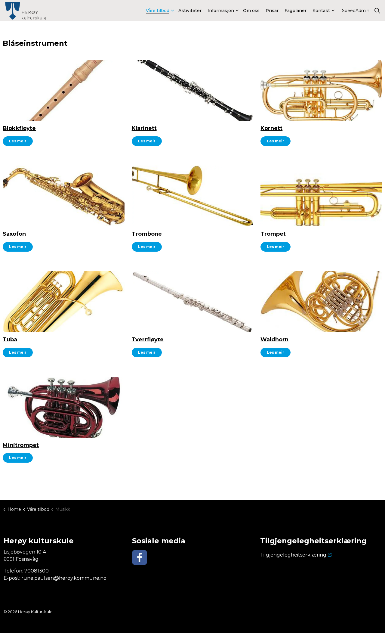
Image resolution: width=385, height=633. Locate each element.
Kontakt (321, 10)
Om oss (251, 10)
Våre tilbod (157, 10)
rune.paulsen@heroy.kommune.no (63, 578)
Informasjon (221, 10)
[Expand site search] (377, 10)
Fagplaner (295, 10)
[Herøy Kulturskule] (26, 11)
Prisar (272, 10)
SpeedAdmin (355, 10)
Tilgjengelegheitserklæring (293, 555)
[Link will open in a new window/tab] (139, 557)
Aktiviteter (190, 10)
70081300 (36, 571)
